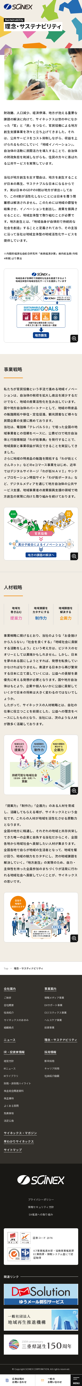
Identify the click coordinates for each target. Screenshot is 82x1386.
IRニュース (10, 1068)
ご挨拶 (7, 997)
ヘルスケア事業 (53, 1020)
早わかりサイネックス (19, 1141)
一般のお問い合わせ (55, 1380)
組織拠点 (9, 1027)
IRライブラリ (11, 1076)
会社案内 (10, 989)
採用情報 (50, 1052)
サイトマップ (13, 1150)
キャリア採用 (51, 1068)
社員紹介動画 (51, 1076)
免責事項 (9, 1113)
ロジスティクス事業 (55, 1012)
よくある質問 (11, 1106)
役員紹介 (9, 1012)
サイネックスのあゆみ (16, 1020)
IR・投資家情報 (14, 1052)
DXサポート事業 (53, 1005)
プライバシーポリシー (41, 1199)
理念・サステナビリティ (60, 1040)
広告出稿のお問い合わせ (19, 1380)
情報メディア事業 (54, 997)
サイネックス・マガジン (20, 1133)
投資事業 (49, 1027)
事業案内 (50, 989)
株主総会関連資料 (14, 1091)
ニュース (10, 1040)
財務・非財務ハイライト (17, 1083)
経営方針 (9, 1061)
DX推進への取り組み (41, 1214)
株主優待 (9, 1098)
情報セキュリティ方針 (41, 1207)
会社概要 (9, 1005)
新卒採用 (49, 1061)
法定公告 (9, 1120)
